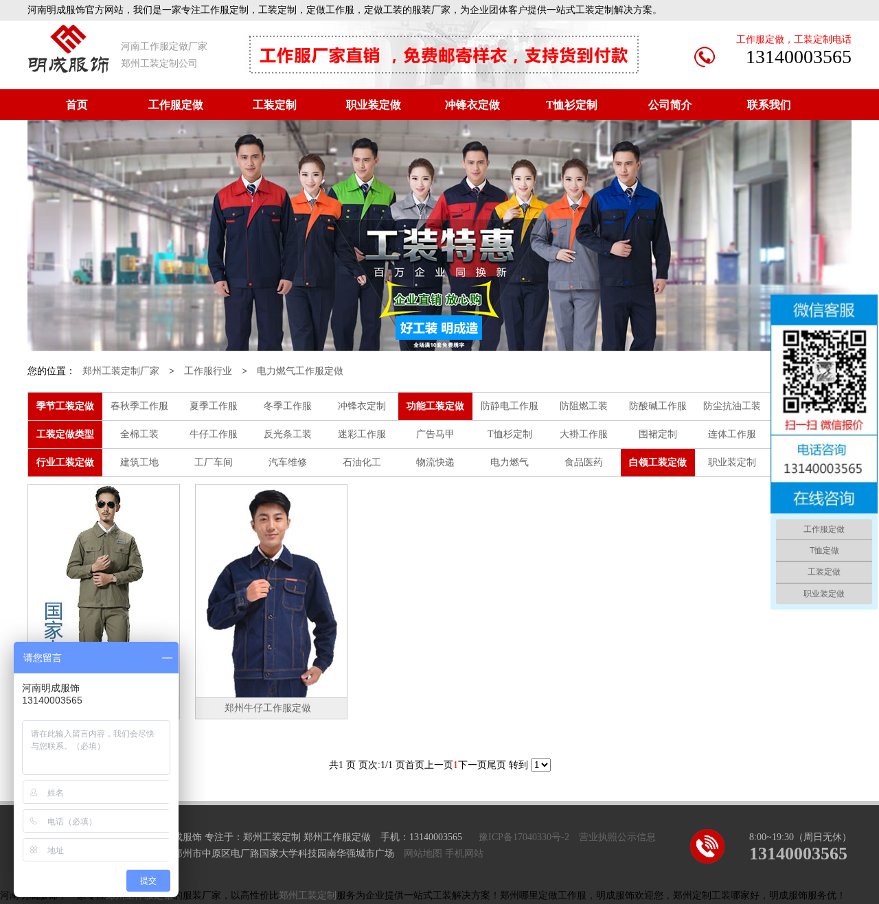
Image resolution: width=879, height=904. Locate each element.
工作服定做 (175, 105)
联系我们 (769, 105)
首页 (77, 105)
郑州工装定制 (307, 895)
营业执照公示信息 (617, 837)
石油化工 (362, 462)
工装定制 (275, 105)
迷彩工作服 (362, 434)
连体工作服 (732, 434)
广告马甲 (435, 434)
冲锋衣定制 (362, 406)
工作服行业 (208, 371)
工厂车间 (213, 462)
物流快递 (435, 462)
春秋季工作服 (139, 406)
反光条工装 (288, 434)
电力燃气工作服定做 (300, 371)
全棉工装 (139, 434)
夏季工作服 (214, 406)
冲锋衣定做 (472, 105)
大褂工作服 (584, 434)
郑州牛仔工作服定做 (268, 708)
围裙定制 (658, 434)
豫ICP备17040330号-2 (524, 837)
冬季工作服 (288, 406)
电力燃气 (509, 462)
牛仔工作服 (214, 434)
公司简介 (670, 105)
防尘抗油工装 (732, 406)
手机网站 (464, 853)
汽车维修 (288, 462)
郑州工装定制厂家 (120, 371)
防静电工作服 (509, 406)
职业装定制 (732, 462)
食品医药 (583, 462)
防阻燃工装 (584, 406)
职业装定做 (373, 105)
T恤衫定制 (571, 105)
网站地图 (423, 853)
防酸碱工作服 (658, 406)
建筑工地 (139, 462)
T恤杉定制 (510, 434)
